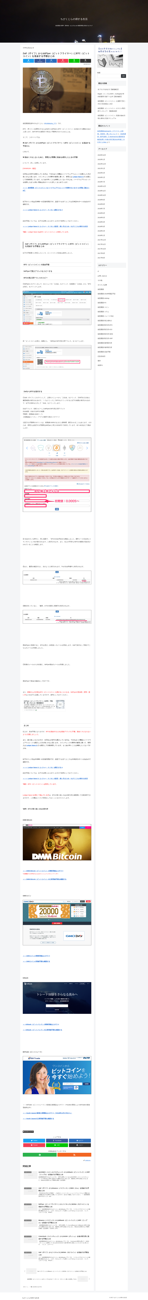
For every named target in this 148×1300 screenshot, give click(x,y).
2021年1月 (101, 168)
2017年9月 (101, 253)
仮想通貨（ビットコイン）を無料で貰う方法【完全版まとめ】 (111, 102)
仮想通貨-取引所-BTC (105, 325)
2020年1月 (101, 177)
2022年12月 (102, 164)
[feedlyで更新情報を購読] (40, 1155)
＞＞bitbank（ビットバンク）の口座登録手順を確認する (42, 1030)
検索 (98, 73)
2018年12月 (102, 186)
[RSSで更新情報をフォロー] (74, 1155)
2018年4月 (101, 222)
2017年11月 (102, 244)
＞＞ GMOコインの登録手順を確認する (36, 961)
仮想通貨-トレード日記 (106, 316)
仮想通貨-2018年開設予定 (106, 294)
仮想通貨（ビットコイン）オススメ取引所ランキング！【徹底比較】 (111, 109)
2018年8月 (101, 204)
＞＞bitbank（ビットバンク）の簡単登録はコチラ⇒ (41, 1024)
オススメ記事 (102, 285)
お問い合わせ (102, 276)
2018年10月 (102, 195)
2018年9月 (101, 200)
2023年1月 (101, 159)
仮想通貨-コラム (103, 312)
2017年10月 (102, 249)
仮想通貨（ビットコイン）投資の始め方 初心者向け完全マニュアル (111, 117)
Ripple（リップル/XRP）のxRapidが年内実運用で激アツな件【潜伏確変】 (111, 95)
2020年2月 (101, 173)
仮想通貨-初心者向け (105, 320)
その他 (100, 280)
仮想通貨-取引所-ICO (105, 329)
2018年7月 (101, 209)
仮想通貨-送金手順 (29, 1131)
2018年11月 (102, 191)
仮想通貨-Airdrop (103, 298)
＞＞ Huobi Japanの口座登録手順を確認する (38, 1118)
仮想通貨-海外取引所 (105, 347)
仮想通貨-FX (102, 303)
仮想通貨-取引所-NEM (105, 334)
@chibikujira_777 (50, 123)
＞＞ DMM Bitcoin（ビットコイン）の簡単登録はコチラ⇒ (43, 871)
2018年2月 (101, 231)
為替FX (100, 365)
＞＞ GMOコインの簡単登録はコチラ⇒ (36, 956)
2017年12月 (102, 240)
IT (98, 271)
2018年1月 (101, 235)
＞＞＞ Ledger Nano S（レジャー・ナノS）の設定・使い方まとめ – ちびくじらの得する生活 (55, 226)
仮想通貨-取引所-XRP (105, 338)
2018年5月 (101, 217)
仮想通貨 (101, 289)
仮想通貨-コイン (103, 307)
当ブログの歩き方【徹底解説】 (108, 89)
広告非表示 (101, 356)
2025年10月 (102, 155)
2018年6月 (101, 213)
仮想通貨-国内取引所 (105, 343)
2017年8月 (101, 258)
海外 (99, 361)
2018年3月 (101, 226)
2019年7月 (101, 182)
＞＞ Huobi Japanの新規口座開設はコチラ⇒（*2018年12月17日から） (47, 1113)
